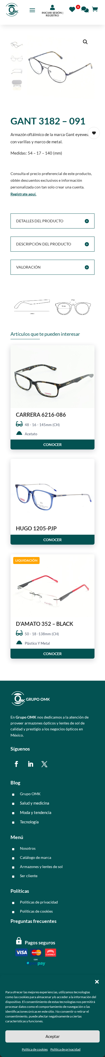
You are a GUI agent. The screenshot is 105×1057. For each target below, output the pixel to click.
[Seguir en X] (44, 764)
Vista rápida (88, 354)
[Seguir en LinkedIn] (30, 764)
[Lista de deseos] (73, 8)
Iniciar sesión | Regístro (52, 14)
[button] (97, 981)
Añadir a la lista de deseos (94, 133)
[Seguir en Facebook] (16, 764)
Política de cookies (35, 1049)
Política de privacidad (65, 1049)
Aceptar (53, 1036)
